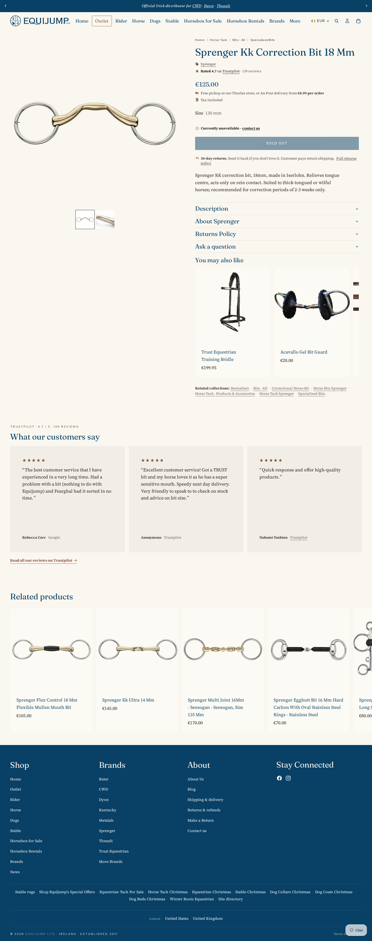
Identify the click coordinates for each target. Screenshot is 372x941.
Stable (15, 830)
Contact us (197, 830)
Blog (192, 789)
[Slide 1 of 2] (85, 219)
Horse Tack (218, 40)
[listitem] (295, 21)
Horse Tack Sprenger (276, 393)
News (15, 871)
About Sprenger (217, 221)
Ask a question (215, 246)
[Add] (341, 334)
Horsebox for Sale (26, 841)
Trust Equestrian (114, 851)
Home (199, 40)
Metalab (106, 820)
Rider (15, 799)
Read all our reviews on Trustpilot (41, 560)
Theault (106, 841)
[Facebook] (279, 778)
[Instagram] (288, 778)
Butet (103, 779)
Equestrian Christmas (211, 891)
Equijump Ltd (40, 934)
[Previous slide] (5, 5)
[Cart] (358, 21)
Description (211, 208)
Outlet (15, 789)
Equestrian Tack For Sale (121, 891)
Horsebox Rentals (26, 851)
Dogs (14, 820)
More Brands (110, 861)
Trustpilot (231, 71)
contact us (251, 128)
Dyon (104, 799)
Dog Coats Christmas (334, 891)
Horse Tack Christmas (168, 891)
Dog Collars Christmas (290, 891)
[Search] (336, 21)
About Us (196, 779)
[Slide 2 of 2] (105, 219)
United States (177, 918)
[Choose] (262, 334)
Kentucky (107, 810)
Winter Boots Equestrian (192, 899)
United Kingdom (208, 918)
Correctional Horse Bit (290, 388)
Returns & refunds (204, 810)
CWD (103, 789)
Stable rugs (25, 891)
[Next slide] (366, 5)
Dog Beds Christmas (147, 899)
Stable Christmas (250, 891)
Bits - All (239, 40)
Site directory (230, 899)
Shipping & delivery (205, 799)
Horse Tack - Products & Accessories (225, 393)
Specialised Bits (263, 40)
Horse (15, 810)
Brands (16, 861)
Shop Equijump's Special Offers (67, 891)
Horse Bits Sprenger (329, 388)
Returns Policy (215, 233)
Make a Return (201, 820)
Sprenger (107, 830)
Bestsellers (240, 388)
